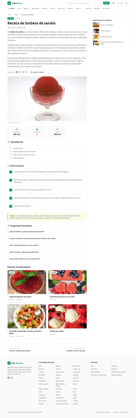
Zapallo (75, 404)
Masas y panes (44, 384)
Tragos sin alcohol (62, 404)
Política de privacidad (118, 372)
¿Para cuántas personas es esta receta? (23, 245)
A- (118, 3)
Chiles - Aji (61, 8)
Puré (74, 392)
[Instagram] (12, 378)
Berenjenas (35, 8)
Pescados (59, 389)
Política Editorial (116, 375)
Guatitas (76, 375)
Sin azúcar (105, 8)
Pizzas (75, 389)
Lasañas (75, 378)
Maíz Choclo (60, 381)
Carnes (52, 8)
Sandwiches (60, 398)
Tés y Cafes (42, 401)
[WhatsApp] (23, 72)
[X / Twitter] (20, 72)
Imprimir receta (38, 72)
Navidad (97, 8)
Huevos (41, 378)
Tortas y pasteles (61, 401)
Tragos (41, 404)
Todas (77, 8)
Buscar (106, 3)
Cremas (70, 8)
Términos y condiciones (98, 375)
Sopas (75, 398)
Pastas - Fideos (44, 389)
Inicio (13, 8)
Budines (44, 8)
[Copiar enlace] (26, 72)
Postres (16, 15)
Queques (42, 395)
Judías (58, 378)
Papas (75, 384)
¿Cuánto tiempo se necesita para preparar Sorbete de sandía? (32, 238)
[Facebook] (17, 72)
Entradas (42, 375)
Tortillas (75, 401)
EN (113, 3)
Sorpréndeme (95, 372)
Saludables (42, 398)
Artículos (88, 8)
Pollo (40, 392)
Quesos (58, 395)
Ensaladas (76, 372)
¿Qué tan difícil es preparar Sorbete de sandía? (27, 232)
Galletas (58, 375)
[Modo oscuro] (126, 3)
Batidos (26, 8)
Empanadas (60, 372)
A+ (122, 3)
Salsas (75, 395)
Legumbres (42, 381)
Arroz (19, 8)
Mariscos (76, 381)
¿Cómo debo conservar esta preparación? (24, 259)
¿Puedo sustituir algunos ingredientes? (24, 252)
